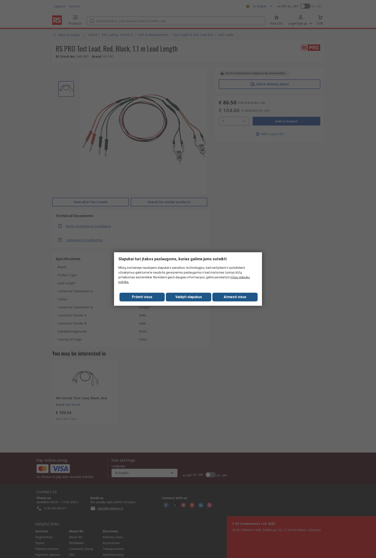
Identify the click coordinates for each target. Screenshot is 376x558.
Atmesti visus (235, 297)
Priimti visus (142, 297)
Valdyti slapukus (188, 297)
